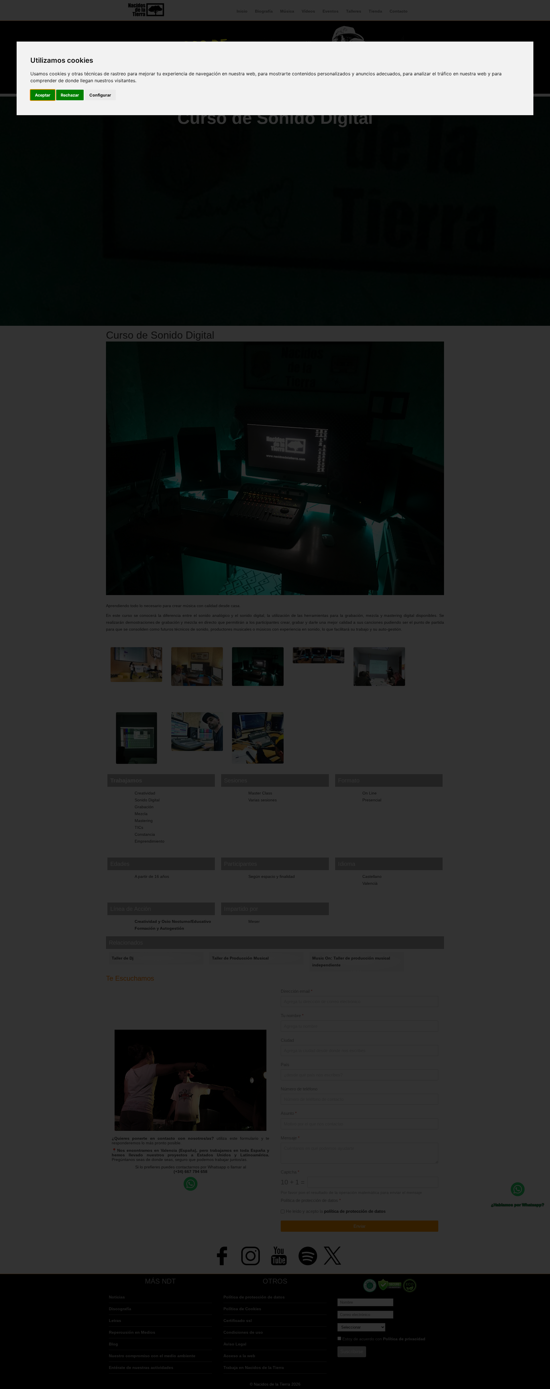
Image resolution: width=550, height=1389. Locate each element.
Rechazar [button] (70, 95)
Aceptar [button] (42, 95)
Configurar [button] (100, 95)
